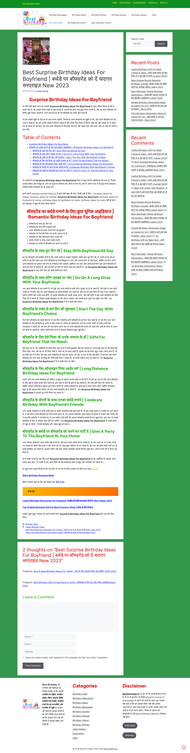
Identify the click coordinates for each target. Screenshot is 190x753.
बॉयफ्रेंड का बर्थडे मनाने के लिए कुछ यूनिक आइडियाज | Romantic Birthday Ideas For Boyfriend (71, 147)
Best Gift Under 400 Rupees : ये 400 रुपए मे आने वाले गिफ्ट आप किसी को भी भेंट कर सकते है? (149, 192)
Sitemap (129, 735)
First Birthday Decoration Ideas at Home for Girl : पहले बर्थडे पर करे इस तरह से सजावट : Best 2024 (148, 116)
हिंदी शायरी (60, 482)
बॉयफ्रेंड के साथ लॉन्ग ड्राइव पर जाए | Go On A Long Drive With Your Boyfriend (69, 154)
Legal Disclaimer (139, 2)
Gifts (154, 15)
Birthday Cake (80, 694)
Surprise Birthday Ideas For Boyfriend (48, 144)
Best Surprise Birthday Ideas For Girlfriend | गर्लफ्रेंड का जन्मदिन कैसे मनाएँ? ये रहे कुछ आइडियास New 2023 (149, 166)
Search (161, 43)
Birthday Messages (58, 15)
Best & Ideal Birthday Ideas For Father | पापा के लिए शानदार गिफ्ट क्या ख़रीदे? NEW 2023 (74, 571)
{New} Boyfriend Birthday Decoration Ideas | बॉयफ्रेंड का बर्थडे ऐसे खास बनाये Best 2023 (60, 532)
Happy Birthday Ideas (35, 527)
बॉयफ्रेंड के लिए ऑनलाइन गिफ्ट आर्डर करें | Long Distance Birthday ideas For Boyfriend (73, 164)
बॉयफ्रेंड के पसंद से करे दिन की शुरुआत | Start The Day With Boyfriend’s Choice (69, 157)
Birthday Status (79, 15)
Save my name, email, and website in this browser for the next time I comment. (66, 657)
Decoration (78, 733)
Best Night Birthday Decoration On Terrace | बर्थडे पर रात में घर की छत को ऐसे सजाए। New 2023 (63, 530)
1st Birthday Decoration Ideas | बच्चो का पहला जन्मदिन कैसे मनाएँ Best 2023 (147, 270)
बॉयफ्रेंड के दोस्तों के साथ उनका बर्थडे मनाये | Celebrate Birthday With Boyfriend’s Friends (74, 167)
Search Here (137, 39)
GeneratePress (110, 749)
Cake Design (79, 729)
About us (163, 2)
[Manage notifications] (184, 747)
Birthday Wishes (98, 15)
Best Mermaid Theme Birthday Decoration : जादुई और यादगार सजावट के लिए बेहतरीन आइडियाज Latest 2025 (149, 94)
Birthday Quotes (119, 15)
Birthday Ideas (56, 22)
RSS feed (130, 725)
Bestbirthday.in (131, 694)
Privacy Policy (125, 2)
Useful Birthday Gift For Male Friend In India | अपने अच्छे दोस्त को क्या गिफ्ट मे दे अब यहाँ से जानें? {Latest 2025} (149, 72)
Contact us (153, 2)
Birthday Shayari (139, 15)
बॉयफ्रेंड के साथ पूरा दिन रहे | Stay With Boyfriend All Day (59, 150)
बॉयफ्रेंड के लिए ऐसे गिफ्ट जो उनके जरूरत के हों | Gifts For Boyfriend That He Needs (71, 160)
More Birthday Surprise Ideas (38, 475)
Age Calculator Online (31, 3)
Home (114, 2)
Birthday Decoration (77, 22)
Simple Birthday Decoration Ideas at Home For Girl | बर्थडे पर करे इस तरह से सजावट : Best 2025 (149, 105)
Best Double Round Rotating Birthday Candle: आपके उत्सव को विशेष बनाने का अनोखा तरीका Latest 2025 (149, 83)
